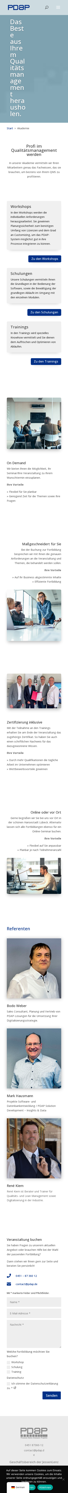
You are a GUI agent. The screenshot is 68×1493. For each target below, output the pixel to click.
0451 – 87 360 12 (26, 1276)
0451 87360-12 (34, 1445)
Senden (51, 1395)
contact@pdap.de (26, 1284)
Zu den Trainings (46, 361)
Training (16, 1371)
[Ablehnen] (63, 1479)
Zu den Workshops (44, 259)
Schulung (16, 1367)
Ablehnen (45, 1487)
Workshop (17, 1362)
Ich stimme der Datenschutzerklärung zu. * (32, 1386)
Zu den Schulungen (44, 312)
